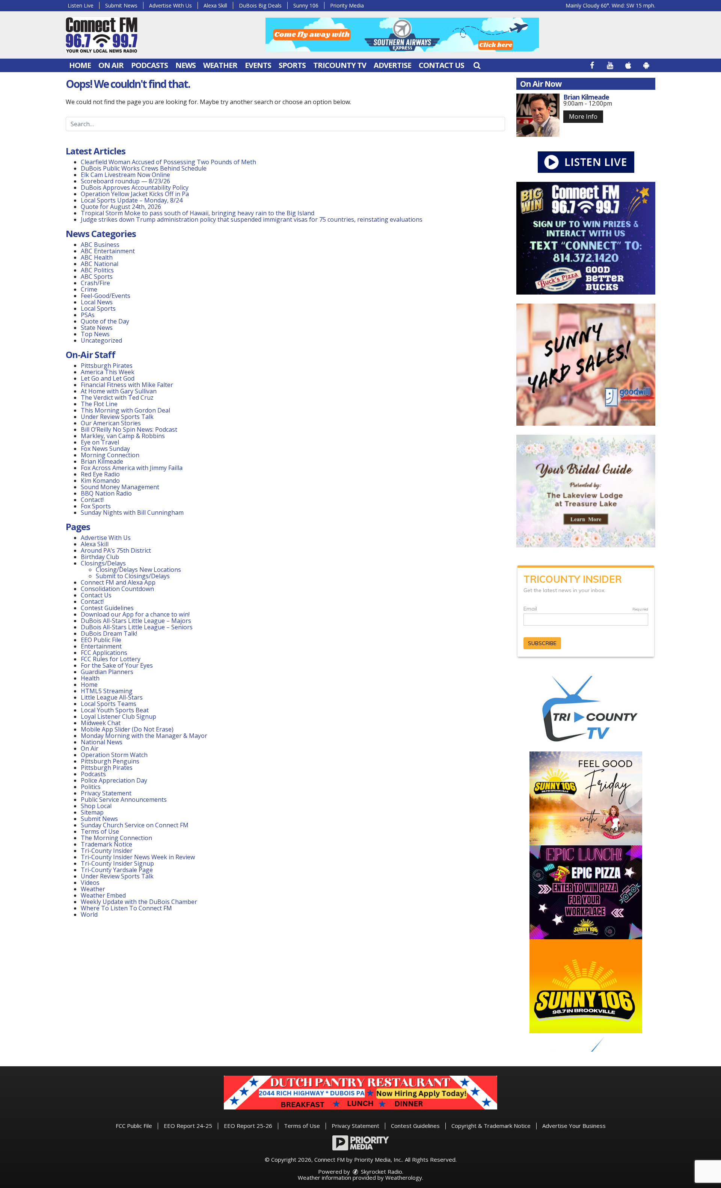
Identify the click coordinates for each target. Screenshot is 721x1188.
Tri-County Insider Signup (117, 863)
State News (97, 327)
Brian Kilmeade (102, 461)
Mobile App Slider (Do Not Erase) (127, 729)
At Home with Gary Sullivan (119, 391)
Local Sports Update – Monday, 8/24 (132, 200)
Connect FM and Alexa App (118, 582)
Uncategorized (101, 340)
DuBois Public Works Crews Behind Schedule (144, 168)
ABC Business (100, 244)
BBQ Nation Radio (106, 493)
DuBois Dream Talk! (109, 633)
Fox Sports (96, 506)
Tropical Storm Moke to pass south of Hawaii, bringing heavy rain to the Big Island (197, 213)
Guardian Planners (107, 672)
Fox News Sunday (105, 448)
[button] (477, 65)
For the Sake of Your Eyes (117, 665)
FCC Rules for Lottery (110, 659)
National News (101, 742)
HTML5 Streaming (107, 691)
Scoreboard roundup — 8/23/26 (125, 181)
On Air (111, 65)
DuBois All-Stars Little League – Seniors (137, 627)
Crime (89, 289)
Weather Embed (103, 895)
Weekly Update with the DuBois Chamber (139, 902)
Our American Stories (111, 423)
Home (80, 65)
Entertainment (101, 646)
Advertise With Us (170, 5)
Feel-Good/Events (105, 296)
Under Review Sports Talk (117, 417)
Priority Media (347, 5)
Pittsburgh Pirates (107, 365)
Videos (90, 882)
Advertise (392, 65)
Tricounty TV (339, 65)
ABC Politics (97, 270)
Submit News (121, 5)
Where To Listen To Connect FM (126, 908)
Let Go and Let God (107, 378)
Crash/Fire (95, 283)
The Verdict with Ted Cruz (117, 397)
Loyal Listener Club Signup (118, 716)
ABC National (99, 264)
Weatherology (403, 1177)
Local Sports (98, 308)
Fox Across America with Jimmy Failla (132, 468)
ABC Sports (97, 276)
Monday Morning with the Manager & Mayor (144, 736)
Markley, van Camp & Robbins (123, 436)
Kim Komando (100, 480)
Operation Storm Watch (114, 755)
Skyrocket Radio (380, 1171)
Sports (292, 65)
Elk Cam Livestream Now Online (125, 175)
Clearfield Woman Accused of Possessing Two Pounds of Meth (168, 162)
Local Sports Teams (108, 704)
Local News (97, 302)
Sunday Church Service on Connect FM (135, 825)
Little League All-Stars (112, 697)
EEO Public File (101, 640)
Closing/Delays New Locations (138, 569)
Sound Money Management (120, 487)
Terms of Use (100, 831)
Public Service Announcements (124, 799)
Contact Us (441, 65)
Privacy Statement (106, 793)
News (185, 65)
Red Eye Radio (100, 474)
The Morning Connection (116, 838)
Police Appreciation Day (114, 780)
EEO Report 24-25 (188, 1125)
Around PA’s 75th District (116, 550)
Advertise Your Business (574, 1125)
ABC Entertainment (108, 251)
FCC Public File (134, 1125)
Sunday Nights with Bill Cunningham (132, 512)
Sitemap (92, 812)
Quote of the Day (105, 321)
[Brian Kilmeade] (538, 115)
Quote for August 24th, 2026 (121, 207)
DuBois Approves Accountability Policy (135, 187)
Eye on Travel (100, 442)
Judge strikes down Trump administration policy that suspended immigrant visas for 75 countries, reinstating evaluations (251, 219)
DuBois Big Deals (260, 5)
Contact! (92, 500)
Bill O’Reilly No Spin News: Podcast (129, 429)
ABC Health (97, 257)
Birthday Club (100, 557)
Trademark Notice (106, 844)
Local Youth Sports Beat (115, 710)
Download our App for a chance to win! (135, 614)
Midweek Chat (101, 723)
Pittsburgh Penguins (110, 761)
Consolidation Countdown (117, 589)
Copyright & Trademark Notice (491, 1125)
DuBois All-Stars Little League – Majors (136, 621)
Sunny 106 (305, 5)
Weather (220, 65)
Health (90, 678)
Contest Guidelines (107, 608)
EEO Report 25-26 (248, 1125)
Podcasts (149, 65)
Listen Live (81, 5)
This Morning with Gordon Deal (125, 410)
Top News (95, 334)
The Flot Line (99, 404)
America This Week (107, 372)
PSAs (88, 315)
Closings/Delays (103, 563)
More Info (583, 116)
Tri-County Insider (107, 850)
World (89, 914)
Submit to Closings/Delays (133, 576)
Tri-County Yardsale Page (117, 870)
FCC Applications (104, 652)
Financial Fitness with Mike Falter (127, 385)
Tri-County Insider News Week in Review (138, 857)
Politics (91, 787)
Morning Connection (110, 455)
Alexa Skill (215, 5)
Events (258, 65)
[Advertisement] (402, 34)
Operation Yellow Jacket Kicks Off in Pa (135, 194)
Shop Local (96, 806)
